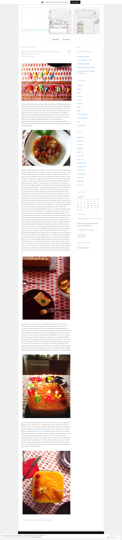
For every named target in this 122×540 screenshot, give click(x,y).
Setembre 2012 (81, 174)
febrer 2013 (80, 155)
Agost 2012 (80, 177)
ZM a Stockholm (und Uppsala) (86, 67)
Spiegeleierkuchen (38, 431)
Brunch (79, 89)
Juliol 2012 (80, 181)
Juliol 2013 (80, 137)
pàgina (28, 326)
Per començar (75, 2)
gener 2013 (80, 159)
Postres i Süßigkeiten (44, 520)
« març (79, 214)
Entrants (29, 520)
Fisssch (79, 100)
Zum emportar (81, 125)
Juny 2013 (80, 141)
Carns (78, 92)
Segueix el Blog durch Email (88, 218)
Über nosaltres (66, 39)
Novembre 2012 (81, 166)
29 (78, 210)
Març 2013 (80, 152)
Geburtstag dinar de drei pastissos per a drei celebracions (41, 52)
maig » (84, 214)
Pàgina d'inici (55, 39)
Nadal (79, 107)
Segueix (81, 235)
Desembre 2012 (81, 163)
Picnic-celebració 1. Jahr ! (84, 60)
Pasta (78, 110)
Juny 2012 (80, 185)
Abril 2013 (80, 148)
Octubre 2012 (81, 170)
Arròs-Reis (80, 85)
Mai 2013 (80, 144)
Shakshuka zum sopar (83, 56)
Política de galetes (38, 537)
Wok (78, 121)
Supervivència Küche (83, 64)
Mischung (35, 520)
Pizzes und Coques (82, 114)
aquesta (55, 435)
